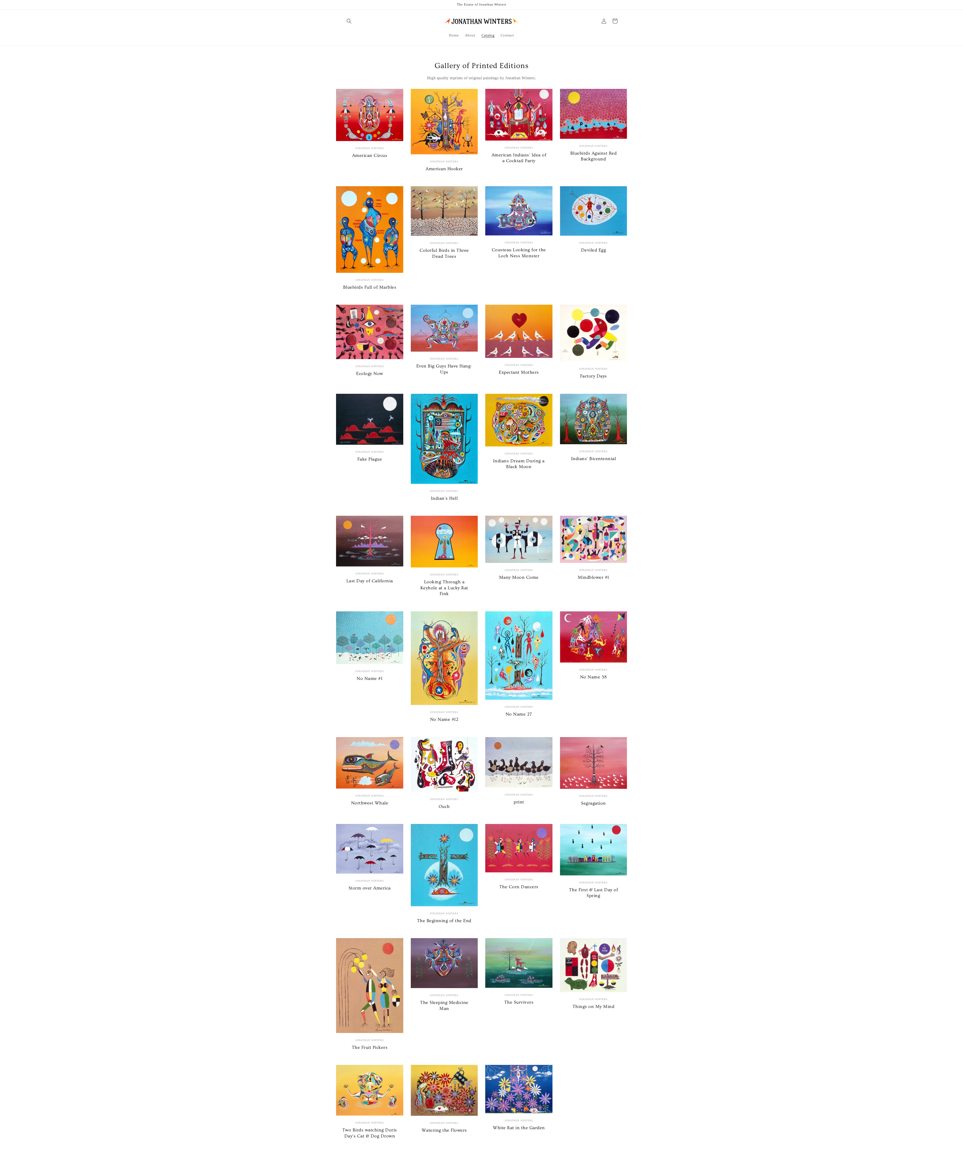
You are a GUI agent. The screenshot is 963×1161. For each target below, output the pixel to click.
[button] (349, 21)
